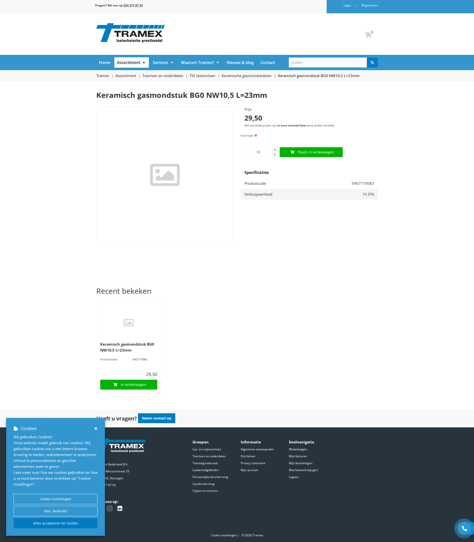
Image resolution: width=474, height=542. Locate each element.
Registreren (370, 5)
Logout (293, 477)
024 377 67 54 (106, 485)
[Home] (164, 32)
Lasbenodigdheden (206, 470)
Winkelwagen (298, 449)
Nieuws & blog (240, 62)
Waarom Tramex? (197, 62)
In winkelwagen (133, 384)
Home (104, 62)
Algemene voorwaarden (257, 449)
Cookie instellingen (55, 499)
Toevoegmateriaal (205, 463)
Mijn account (249, 470)
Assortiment (128, 62)
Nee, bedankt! (55, 511)
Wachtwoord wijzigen (303, 470)
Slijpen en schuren (205, 491)
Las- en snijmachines (207, 449)
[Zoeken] (372, 62)
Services (160, 62)
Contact (267, 62)
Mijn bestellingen (300, 463)
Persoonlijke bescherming (210, 477)
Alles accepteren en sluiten (55, 523)
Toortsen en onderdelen (209, 456)
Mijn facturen (298, 456)
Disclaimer (248, 456)
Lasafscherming (204, 484)
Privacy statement (253, 463)
